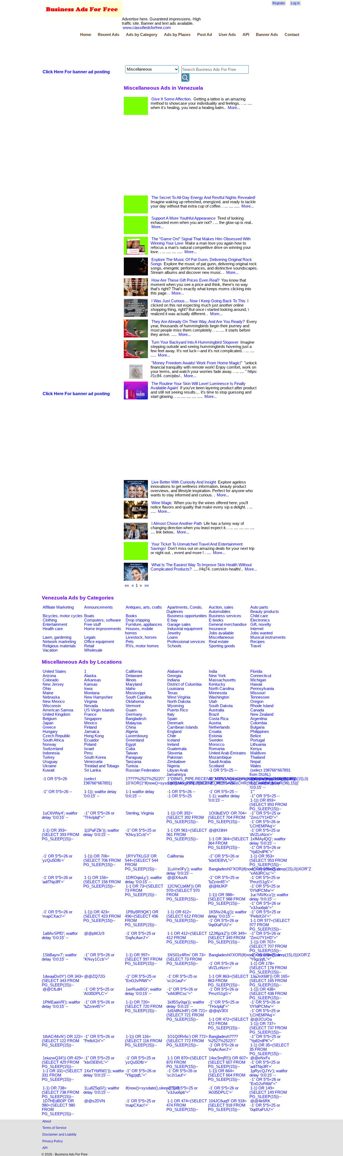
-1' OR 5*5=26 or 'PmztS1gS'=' (223, 991)
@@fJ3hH (218, 830)
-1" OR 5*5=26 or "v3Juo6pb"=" (265, 905)
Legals (90, 637)
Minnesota (218, 693)
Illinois (131, 680)
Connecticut (260, 676)
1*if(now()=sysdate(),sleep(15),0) (279, 779)
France (90, 714)
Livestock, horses (141, 637)
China (131, 727)
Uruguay (50, 761)
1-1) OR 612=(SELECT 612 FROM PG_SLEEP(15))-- (185, 916)
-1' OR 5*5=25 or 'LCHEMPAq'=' (264, 1013)
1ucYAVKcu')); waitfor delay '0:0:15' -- (268, 897)
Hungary (50, 731)
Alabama (175, 671)
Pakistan (174, 757)
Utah (213, 701)
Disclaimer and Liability (59, 1134)
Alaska (90, 676)
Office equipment (99, 641)
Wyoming (175, 706)
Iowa (88, 688)
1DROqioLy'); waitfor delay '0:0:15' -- (143, 879)
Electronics (260, 620)
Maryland (134, 684)
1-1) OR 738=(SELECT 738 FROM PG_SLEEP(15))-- (60, 1092)
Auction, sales (221, 607)
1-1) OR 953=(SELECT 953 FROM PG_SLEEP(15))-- (268, 860)
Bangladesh (136, 719)
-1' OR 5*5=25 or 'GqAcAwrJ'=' (140, 935)
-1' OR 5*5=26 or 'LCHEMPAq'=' (264, 824)
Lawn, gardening (57, 637)
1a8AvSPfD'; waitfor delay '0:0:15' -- (60, 935)
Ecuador (91, 740)
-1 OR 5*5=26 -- (181, 792)
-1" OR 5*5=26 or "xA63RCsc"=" (181, 991)
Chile (171, 736)
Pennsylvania (262, 688)
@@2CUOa (261, 1019)
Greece (49, 727)
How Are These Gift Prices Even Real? (185, 280)
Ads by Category (141, 34)
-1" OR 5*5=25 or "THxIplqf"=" (223, 1004)
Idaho (130, 688)
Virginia (90, 701)
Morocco (216, 744)
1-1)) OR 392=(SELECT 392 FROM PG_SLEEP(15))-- (185, 817)
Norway (49, 744)
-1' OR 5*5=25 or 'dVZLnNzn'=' (264, 832)
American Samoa (58, 710)
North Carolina (221, 688)
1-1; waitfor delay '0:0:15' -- (264, 785)
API (246, 34)
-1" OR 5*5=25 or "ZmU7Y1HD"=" (265, 815)
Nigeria (173, 766)
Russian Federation (143, 770)
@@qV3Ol (218, 1011)
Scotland (216, 766)
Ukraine (49, 766)
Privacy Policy (52, 1141)
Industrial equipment (184, 629)
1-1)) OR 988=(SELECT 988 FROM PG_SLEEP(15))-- (226, 899)
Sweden (216, 740)
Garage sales (179, 624)
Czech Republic (56, 736)
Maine (48, 693)
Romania (217, 749)
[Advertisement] (139, 52)
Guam (131, 710)
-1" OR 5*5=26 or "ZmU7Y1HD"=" (265, 935)
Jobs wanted (261, 633)
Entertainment (55, 624)
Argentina (258, 719)
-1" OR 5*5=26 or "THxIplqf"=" (98, 815)
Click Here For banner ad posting (76, 72)
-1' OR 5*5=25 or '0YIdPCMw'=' (264, 888)
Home (85, 34)
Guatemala (177, 749)
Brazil (214, 714)
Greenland (135, 740)
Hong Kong (94, 736)
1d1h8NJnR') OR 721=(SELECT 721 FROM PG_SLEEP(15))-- (186, 1015)
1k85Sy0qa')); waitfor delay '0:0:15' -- (185, 1004)
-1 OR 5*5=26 (55, 779)
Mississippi (135, 693)
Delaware (134, 676)
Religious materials (59, 646)
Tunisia (132, 766)
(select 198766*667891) (97, 781)
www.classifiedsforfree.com (147, 28)
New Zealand (261, 714)
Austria (215, 723)
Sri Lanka (92, 770)
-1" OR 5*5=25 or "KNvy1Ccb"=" (140, 832)
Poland (90, 744)
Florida (256, 671)
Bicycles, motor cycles (63, 616)
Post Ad (204, 34)
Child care (259, 616)
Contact (292, 34)
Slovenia (174, 753)
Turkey (49, 757)
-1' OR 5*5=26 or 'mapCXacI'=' (57, 914)
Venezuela (93, 761)
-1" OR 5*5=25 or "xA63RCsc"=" (265, 871)
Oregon (256, 701)
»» (146, 585)
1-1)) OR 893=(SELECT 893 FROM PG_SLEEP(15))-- (268, 804)
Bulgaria (257, 727)
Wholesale (93, 650)
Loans (172, 637)
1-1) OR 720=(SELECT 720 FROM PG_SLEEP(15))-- (143, 1006)
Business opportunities (187, 616)
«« (127, 585)
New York (217, 676)
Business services (225, 616)
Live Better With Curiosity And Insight (183, 482)
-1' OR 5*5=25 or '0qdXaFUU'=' (264, 1107)
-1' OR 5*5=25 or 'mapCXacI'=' (140, 1103)
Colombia (258, 723)
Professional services (186, 641)
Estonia (215, 736)
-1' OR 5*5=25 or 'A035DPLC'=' (98, 991)
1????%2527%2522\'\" (145, 779)
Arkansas (92, 680)
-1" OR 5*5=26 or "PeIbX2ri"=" (98, 1038)
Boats (89, 616)
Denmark (175, 723)
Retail (89, 646)
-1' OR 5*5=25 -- (223, 792)
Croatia (215, 731)
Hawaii (256, 684)
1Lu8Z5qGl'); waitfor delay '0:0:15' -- (101, 1090)
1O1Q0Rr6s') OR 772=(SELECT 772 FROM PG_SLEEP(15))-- (187, 1040)
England (174, 731)
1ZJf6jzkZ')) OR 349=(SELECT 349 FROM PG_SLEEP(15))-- (227, 937)
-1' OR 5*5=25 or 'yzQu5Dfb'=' (140, 1060)
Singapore (93, 719)
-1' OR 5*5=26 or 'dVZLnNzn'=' (223, 965)
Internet (256, 629)
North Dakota (179, 701)
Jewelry (174, 633)
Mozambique (220, 757)
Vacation (50, 650)
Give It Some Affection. (171, 99)
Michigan (258, 680)
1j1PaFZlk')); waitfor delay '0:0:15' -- (101, 832)
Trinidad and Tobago (101, 766)
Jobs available (221, 633)
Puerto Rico (177, 710)
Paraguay (134, 757)
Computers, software (102, 620)
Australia (216, 710)
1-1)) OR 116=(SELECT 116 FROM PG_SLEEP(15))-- (143, 1040)
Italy (170, 714)
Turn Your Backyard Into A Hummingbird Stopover (194, 342)
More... (234, 108)
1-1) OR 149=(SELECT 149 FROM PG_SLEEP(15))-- (268, 1092)
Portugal (257, 740)
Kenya (256, 749)
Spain (172, 719)
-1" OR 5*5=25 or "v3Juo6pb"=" (181, 1090)
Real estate (219, 641)
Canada (257, 710)
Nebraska (51, 697)
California (134, 671)
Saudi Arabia (220, 761)
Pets (130, 641)
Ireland (173, 744)
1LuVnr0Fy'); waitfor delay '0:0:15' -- (184, 871)
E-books (216, 620)
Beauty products (264, 611)
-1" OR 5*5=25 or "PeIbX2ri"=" (265, 914)
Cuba (130, 749)
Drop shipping (138, 620)
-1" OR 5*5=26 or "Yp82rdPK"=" (265, 849)
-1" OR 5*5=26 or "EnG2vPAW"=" (265, 1081)
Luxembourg (137, 736)
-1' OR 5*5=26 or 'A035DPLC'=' (223, 1090)
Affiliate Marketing (58, 607)
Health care (53, 629)
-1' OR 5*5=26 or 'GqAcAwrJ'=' (223, 1047)
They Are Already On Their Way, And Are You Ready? (198, 321)
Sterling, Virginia (140, 813)
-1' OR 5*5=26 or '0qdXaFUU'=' (223, 922)
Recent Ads (108, 34)
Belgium (50, 719)
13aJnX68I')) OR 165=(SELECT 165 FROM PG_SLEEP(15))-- (269, 980)
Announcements (98, 607)
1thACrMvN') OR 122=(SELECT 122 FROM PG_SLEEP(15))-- (62, 1040)
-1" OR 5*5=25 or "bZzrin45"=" (223, 879)
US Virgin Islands (99, 710)
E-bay (172, 620)
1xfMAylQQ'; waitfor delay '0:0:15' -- (267, 841)
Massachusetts (222, 680)
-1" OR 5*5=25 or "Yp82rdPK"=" (265, 1038)
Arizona (49, 676)
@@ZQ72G (94, 976)
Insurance (217, 629)
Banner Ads (267, 34)
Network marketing (59, 641)
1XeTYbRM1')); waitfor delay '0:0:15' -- (103, 1073)
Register (279, 3)
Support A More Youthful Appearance (183, 218)
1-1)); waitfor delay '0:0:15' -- (100, 794)
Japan (48, 723)
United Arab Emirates (227, 753)
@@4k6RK (260, 1101)
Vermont (133, 706)
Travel (255, 646)
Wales (255, 766)
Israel (89, 749)
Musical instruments (268, 637)
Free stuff (92, 624)
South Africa (53, 740)
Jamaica (91, 731)
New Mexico (54, 701)
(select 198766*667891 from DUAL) (269, 772)
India (213, 671)
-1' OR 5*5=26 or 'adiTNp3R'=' (57, 879)
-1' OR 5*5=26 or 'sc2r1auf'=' (181, 1073)
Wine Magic (161, 503)
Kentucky (217, 684)
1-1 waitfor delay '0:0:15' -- (139, 794)
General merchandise (228, 624)
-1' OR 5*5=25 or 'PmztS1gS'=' (264, 879)
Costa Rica (218, 719)
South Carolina (138, 697)
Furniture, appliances (144, 624)
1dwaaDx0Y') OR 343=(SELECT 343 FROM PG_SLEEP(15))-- (62, 980)
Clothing (50, 620)
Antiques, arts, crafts (144, 607)
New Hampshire (98, 697)
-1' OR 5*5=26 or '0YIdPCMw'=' (264, 1004)
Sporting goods (222, 646)
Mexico (90, 723)
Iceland (173, 740)
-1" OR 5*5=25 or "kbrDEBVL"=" (98, 1060)
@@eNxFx (260, 1058)
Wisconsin (52, 706)
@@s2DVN (94, 1101)
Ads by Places (177, 34)
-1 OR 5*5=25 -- (223, 770)
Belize (255, 736)
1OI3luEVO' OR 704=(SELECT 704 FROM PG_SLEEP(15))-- (227, 817)
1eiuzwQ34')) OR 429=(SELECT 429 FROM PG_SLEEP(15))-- (62, 1062)
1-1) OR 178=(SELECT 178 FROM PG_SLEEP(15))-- (268, 967)
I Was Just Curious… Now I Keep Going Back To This (198, 301)
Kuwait (48, 770)
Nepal (255, 761)
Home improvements (102, 629)
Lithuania (258, 744)
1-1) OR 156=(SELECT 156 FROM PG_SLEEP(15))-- (102, 881)
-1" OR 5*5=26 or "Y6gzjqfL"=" (140, 1073)
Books (131, 616)
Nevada (91, 706)
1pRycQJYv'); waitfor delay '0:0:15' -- (268, 1073)
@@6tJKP (218, 886)
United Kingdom (56, 714)
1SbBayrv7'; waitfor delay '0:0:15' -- (59, 957)
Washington (219, 697)
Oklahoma (135, 701)
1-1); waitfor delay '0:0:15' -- (224, 798)
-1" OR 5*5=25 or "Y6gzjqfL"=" (265, 957)
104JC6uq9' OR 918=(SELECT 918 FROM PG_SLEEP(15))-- (227, 1105)
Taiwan (132, 753)
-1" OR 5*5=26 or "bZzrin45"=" (98, 1004)
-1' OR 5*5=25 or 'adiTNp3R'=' (264, 1064)
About (46, 1121)
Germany (134, 714)
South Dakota (221, 706)
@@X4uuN (177, 877)
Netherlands (219, 727)
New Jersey (53, 684)
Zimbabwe (176, 761)
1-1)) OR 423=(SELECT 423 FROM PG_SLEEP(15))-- (102, 916)
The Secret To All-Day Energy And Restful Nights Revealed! (203, 197)
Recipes (257, 641)
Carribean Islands (182, 727)
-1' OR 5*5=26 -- (223, 783)
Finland (90, 727)
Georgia (174, 676)
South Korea (95, 757)
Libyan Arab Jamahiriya (177, 772)
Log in (295, 3)
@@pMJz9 (94, 933)
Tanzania (133, 761)
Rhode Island (261, 706)
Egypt (131, 744)
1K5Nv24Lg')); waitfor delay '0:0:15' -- (227, 914)
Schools (174, 646)
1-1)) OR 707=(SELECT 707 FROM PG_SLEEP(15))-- (268, 946)
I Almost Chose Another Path (176, 523)
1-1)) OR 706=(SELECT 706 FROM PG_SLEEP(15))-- (102, 860)
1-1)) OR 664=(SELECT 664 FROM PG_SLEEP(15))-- (226, 1075)
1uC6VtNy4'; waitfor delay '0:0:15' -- (59, 815)
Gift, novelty (260, 624)
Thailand (257, 757)
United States (54, 671)
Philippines (259, 731)
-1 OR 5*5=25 (179, 796)
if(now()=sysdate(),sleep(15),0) (153, 1088)
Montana (91, 693)
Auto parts (259, 607)
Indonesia (51, 753)
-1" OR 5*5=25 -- (265, 796)
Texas (172, 693)
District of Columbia (184, 684)
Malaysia (133, 723)
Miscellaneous (221, 637)
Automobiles (219, 611)
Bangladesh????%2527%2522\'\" (223, 1038)
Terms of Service (54, 1127)
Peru (88, 753)
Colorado (50, 680)
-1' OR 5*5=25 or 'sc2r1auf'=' (181, 978)
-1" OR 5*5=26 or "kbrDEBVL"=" (223, 858)
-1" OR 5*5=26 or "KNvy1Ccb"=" (98, 957)
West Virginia (178, 697)
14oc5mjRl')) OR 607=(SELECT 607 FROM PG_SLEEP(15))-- (228, 1062)
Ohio (47, 688)
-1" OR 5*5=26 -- (57, 792)
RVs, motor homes (142, 646)
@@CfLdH (52, 989)
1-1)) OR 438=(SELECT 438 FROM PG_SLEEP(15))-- (268, 993)
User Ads (227, 34)
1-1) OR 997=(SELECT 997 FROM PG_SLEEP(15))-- (143, 959)
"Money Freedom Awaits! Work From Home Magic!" (196, 363)
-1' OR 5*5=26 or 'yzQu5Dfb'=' (57, 858)
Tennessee (259, 697)
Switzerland (53, 749)
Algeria (132, 731)
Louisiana (175, 688)
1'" (252, 792)
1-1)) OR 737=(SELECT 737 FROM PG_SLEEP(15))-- (268, 1028)
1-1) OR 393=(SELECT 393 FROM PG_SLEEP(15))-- (60, 834)
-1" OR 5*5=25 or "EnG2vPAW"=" (140, 978)
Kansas (91, 684)
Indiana (173, 680)
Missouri (257, 693)
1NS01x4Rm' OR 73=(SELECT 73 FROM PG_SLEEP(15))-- (186, 959)
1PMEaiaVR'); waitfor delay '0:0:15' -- (61, 1004)
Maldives (258, 753)
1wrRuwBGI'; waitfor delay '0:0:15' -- (143, 991)
